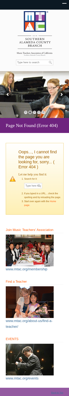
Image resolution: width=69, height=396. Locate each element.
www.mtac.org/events (22, 378)
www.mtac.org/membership (26, 269)
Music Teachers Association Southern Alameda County (34, 35)
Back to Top (57, 392)
